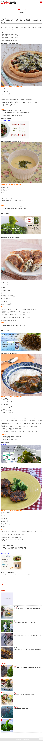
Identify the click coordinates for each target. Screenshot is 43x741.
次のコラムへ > (27, 580)
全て (2, 587)
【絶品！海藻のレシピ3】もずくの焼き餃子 (10, 37)
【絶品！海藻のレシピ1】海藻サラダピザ (9, 34)
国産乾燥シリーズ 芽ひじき (6, 553)
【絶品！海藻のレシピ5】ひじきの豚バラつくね (10, 40)
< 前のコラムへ (15, 580)
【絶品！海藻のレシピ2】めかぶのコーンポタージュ (11, 35)
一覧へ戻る (21, 580)
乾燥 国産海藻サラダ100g (6, 120)
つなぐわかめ (3, 444)
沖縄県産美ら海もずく (5, 332)
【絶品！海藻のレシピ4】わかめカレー (9, 38)
